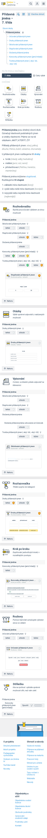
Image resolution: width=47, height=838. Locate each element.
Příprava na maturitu (35, 755)
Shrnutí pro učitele (34, 763)
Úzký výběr (40, 76)
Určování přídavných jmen (19, 36)
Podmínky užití (21, 822)
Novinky (6, 769)
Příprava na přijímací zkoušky (35, 750)
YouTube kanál (9, 765)
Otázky (24, 94)
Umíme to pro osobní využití (33, 768)
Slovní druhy (8, 28)
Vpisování (38, 94)
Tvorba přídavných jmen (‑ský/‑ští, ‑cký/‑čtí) (23, 62)
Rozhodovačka (9, 94)
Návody (30, 782)
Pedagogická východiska (8, 754)
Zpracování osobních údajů (21, 817)
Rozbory (38, 107)
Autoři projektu (9, 749)
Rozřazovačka (9, 107)
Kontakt (18, 826)
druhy (37, 154)
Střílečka (9, 120)
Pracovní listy (32, 759)
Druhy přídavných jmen (18, 40)
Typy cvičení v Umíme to (33, 774)
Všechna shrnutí (37, 14)
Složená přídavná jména (19, 53)
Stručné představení (11, 746)
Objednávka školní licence (22, 807)
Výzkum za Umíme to (11, 760)
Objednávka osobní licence (23, 801)
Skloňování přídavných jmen (20, 44)
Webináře (31, 778)
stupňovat (31, 176)
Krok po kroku (23, 107)
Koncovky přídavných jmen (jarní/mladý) (25, 57)
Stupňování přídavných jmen (21, 49)
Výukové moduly (34, 746)
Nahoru (10, 301)
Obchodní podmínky (23, 812)
